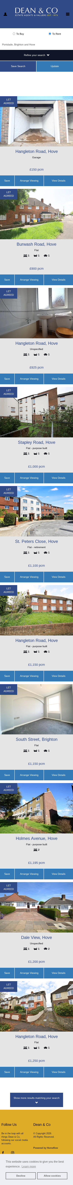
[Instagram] (12, 1153)
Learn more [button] (29, 1166)
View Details (58, 180)
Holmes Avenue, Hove (36, 838)
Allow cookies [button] (52, 1175)
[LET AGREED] (36, 121)
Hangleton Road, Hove (36, 151)
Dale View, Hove (36, 937)
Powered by (45, 1148)
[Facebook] (3, 1153)
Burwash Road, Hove (36, 244)
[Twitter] (7, 1153)
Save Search (18, 66)
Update (55, 66)
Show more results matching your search (37, 1097)
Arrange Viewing (29, 180)
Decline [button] (20, 1175)
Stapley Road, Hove (36, 442)
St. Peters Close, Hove (36, 541)
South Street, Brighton (36, 739)
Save (7, 180)
